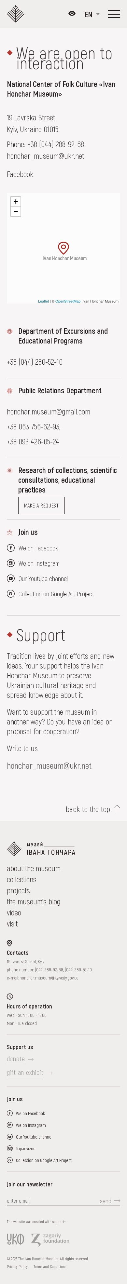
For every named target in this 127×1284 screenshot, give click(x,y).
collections (21, 879)
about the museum (34, 868)
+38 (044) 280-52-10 (35, 361)
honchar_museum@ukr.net (49, 765)
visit (12, 923)
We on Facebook (38, 548)
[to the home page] (63, 849)
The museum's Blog (34, 901)
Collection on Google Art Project (56, 594)
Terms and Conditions (50, 1266)
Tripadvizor (25, 1148)
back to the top (88, 809)
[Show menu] (114, 14)
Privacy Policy (17, 1266)
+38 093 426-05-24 (33, 441)
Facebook (20, 174)
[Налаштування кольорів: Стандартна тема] (72, 14)
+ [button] (16, 201)
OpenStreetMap (67, 301)
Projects (18, 890)
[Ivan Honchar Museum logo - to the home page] (17, 14)
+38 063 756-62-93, (34, 426)
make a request (41, 505)
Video (14, 912)
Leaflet (43, 301)
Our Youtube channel (43, 578)
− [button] (16, 211)
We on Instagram (39, 563)
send (105, 1201)
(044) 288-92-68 (49, 969)
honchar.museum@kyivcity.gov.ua (49, 977)
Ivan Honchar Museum (65, 258)
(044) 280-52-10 (78, 969)
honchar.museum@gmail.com (48, 411)
